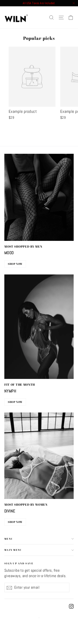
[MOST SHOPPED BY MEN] (39, 197)
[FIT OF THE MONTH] (39, 326)
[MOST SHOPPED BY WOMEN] (39, 455)
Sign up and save (18, 563)
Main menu (13, 549)
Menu (8, 538)
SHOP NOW (15, 263)
